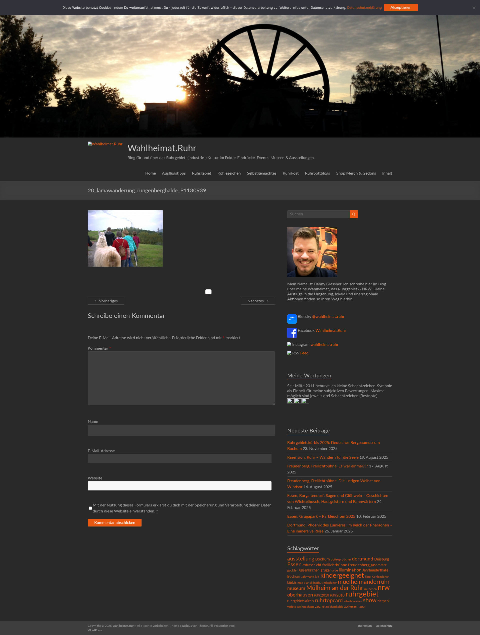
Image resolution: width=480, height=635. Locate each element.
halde (334, 570)
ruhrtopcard (329, 600)
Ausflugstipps (174, 173)
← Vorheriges (106, 301)
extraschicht (311, 565)
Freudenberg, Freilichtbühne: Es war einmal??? (327, 466)
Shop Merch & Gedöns (356, 173)
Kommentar (99, 348)
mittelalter (330, 582)
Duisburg (381, 559)
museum (296, 588)
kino (368, 576)
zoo (362, 606)
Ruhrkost (291, 173)
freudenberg (359, 565)
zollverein (351, 606)
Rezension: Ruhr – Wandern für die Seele (322, 457)
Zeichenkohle (334, 606)
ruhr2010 (337, 595)
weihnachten (305, 606)
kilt (317, 576)
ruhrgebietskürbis (300, 601)
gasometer (378, 565)
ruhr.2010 (321, 595)
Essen (294, 564)
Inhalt (387, 173)
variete (291, 606)
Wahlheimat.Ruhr (162, 148)
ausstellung (300, 558)
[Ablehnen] (473, 7)
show (369, 600)
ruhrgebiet (362, 594)
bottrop (336, 559)
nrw (384, 587)
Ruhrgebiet (201, 173)
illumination (350, 570)
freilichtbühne (334, 565)
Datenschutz (384, 625)
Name (93, 422)
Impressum (365, 625)
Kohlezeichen (229, 173)
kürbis (291, 582)
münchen (370, 589)
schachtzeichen (353, 601)
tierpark (384, 601)
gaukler (292, 570)
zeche (319, 606)
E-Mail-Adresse (101, 451)
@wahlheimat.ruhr (328, 317)
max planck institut (310, 582)
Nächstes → (258, 301)
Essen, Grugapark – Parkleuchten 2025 (321, 516)
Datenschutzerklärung (364, 8)
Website (95, 478)
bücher (346, 559)
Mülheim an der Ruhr (334, 588)
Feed (304, 353)
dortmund (362, 559)
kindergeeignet (342, 575)
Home (150, 173)
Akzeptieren (401, 8)
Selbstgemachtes (261, 173)
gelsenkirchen (309, 570)
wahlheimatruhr (324, 345)
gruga (325, 570)
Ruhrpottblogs (317, 173)
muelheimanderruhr (364, 582)
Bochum (322, 559)
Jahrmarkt (307, 576)
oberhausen (300, 594)
